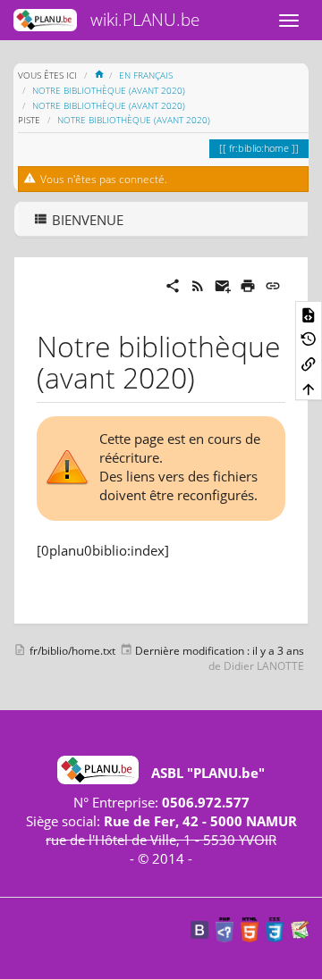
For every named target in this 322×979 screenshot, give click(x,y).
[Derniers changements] (198, 284)
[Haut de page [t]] (308, 388)
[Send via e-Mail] (223, 284)
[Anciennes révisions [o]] (308, 338)
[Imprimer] (248, 284)
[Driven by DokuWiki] (300, 928)
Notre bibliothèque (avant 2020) (108, 90)
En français (146, 75)
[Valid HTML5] (249, 928)
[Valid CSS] (275, 928)
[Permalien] (273, 284)
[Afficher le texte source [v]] (308, 313)
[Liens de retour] (308, 363)
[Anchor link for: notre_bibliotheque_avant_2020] (209, 376)
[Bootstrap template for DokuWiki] (199, 928)
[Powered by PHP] (224, 928)
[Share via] (173, 284)
